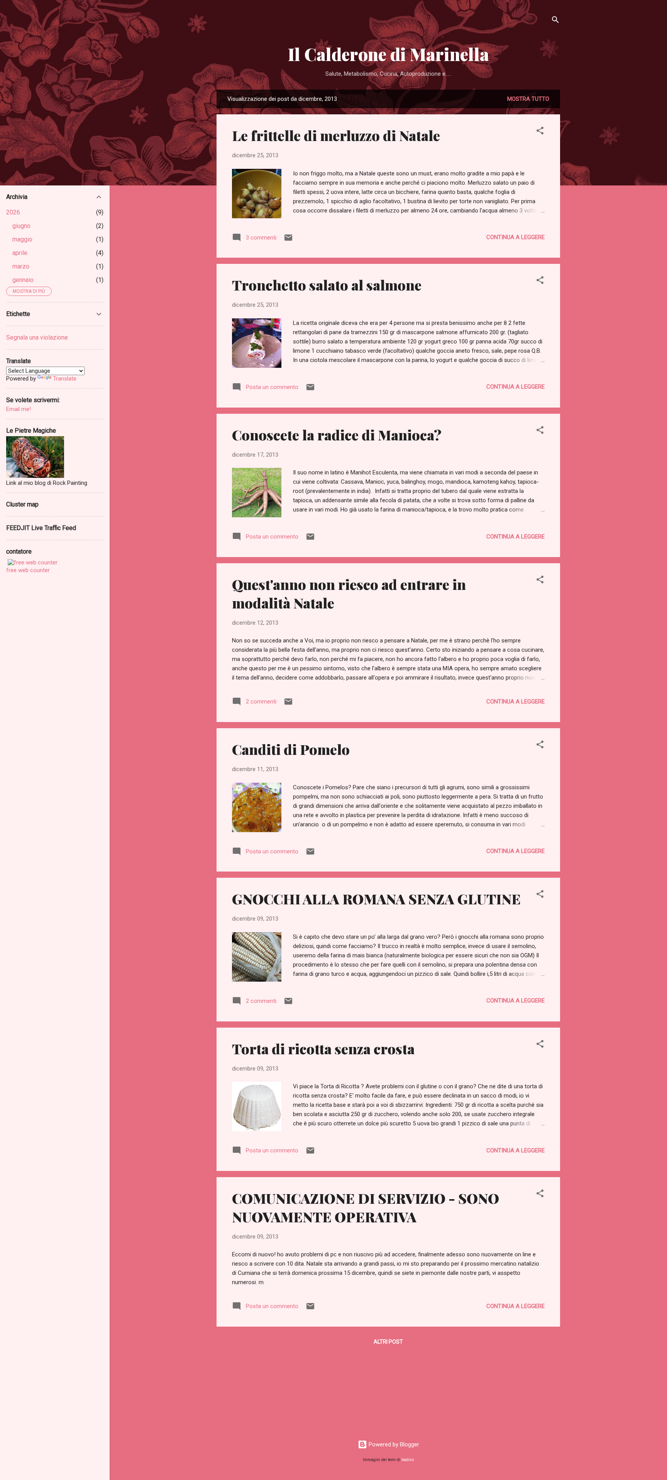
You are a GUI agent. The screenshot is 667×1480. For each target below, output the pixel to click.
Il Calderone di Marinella (388, 53)
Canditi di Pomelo (291, 749)
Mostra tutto (528, 98)
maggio (22, 239)
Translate (64, 378)
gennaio (23, 280)
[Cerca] (555, 21)
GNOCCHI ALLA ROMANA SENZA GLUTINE (376, 898)
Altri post (388, 1342)
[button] (540, 132)
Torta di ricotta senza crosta (323, 1048)
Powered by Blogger (393, 1444)
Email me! (18, 409)
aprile (19, 253)
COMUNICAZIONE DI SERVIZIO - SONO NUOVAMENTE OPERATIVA (365, 1207)
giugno (21, 225)
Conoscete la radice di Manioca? (337, 434)
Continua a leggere (515, 237)
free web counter (28, 570)
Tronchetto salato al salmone (327, 284)
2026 (13, 212)
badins (407, 1459)
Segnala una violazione (37, 337)
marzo (20, 266)
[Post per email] (288, 240)
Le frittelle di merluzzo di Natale (336, 135)
